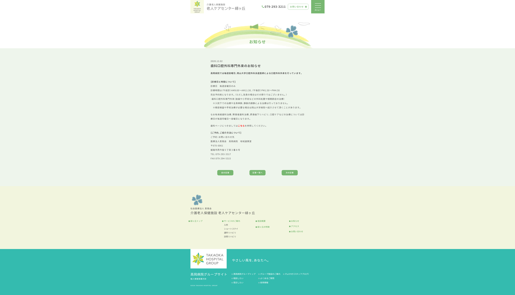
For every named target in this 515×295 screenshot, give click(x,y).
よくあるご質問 (267, 278)
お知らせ (257, 42)
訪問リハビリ (230, 236)
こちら (241, 125)
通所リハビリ (230, 232)
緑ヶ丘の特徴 (264, 227)
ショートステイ (231, 228)
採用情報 (264, 282)
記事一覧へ (258, 172)
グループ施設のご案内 (270, 274)
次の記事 (290, 172)
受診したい (238, 282)
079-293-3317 (223, 154)
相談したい (238, 278)
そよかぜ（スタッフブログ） (297, 274)
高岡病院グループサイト (208, 274)
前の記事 (225, 172)
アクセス (295, 226)
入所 (226, 225)
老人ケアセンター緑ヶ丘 (226, 6)
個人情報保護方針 (198, 279)
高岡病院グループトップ (244, 274)
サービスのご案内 (232, 221)
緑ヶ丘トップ (196, 221)
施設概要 (262, 221)
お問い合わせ (297, 6)
